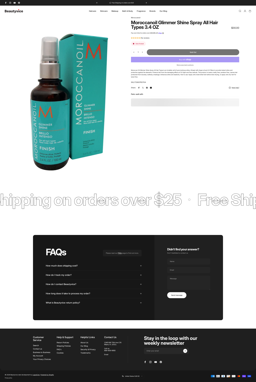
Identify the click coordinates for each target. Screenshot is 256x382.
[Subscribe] (185, 351)
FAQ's (59, 349)
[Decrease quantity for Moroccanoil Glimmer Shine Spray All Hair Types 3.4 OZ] (133, 52)
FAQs (120, 253)
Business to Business (41, 352)
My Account (38, 356)
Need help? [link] (235, 88)
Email (106, 354)
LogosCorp (36, 374)
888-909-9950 (110, 350)
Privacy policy (8, 377)
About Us (84, 342)
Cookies (60, 353)
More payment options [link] (185, 65)
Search (36, 345)
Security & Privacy (88, 349)
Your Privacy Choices (42, 359)
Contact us (37, 349)
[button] (136, 38)
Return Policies (63, 342)
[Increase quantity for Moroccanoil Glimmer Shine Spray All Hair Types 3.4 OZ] (142, 52)
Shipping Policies (64, 346)
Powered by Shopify (47, 374)
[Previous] (97, 3)
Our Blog (84, 346)
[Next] (146, 3)
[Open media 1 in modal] (71, 97)
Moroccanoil (135, 18)
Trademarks (85, 353)
